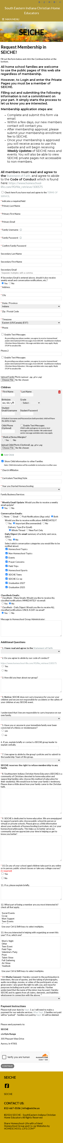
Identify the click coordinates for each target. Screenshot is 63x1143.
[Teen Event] (30, 946)
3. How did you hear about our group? (20, 677)
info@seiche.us (31, 1108)
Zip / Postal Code (10, 311)
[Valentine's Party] (30, 952)
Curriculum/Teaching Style (14, 478)
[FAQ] (54, 2)
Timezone (6, 319)
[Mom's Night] (30, 941)
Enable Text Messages (33, 340)
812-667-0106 (12, 1108)
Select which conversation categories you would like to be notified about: (32, 544)
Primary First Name (11, 213)
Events (12, 557)
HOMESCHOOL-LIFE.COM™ (19, 1128)
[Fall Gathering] (30, 960)
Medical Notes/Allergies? (14, 437)
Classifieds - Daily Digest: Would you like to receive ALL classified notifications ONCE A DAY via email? (27, 608)
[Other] (30, 944)
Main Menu (12, 19)
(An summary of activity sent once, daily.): (31, 535)
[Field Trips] (30, 949)
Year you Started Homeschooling (17, 486)
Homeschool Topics (18, 549)
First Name (8, 391)
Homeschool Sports (18, 570)
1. (27, 648)
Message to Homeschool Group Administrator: (23, 619)
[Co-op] (30, 916)
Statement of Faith (43, 648)
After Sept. (38, 1012)
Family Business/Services (12, 494)
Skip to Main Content (17, 1120)
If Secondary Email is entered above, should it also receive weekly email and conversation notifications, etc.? (28, 279)
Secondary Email (9, 269)
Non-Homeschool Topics (20, 553)
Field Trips (13, 566)
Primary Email (8, 221)
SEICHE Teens (15, 574)
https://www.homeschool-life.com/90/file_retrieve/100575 (22, 185)
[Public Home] (39, 2)
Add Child (9, 455)
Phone (5, 327)
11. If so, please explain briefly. (15, 885)
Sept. (27, 1009)
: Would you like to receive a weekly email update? (29, 503)
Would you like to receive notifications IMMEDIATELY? (31, 520)
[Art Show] (30, 963)
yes (6, 731)
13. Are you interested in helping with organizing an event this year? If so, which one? (29, 933)
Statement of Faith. (18, 175)
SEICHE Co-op (15, 579)
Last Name (26, 391)
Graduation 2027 (17, 583)
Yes (7, 440)
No (14, 440)
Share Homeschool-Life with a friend (23, 1123)
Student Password (29, 410)
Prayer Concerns (16, 562)
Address (6, 287)
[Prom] (30, 955)
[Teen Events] (30, 921)
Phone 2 (5, 350)
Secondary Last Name (11, 253)
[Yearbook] (30, 966)
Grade (23, 399)
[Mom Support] (30, 918)
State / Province (9, 303)
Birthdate (6, 399)
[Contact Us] (49, 2)
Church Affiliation (10, 470)
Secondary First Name (11, 261)
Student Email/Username (9, 409)
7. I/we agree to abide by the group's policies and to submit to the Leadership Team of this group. (31, 755)
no (6, 735)
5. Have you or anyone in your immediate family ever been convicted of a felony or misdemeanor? (29, 726)
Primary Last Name (11, 206)
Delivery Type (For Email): (20, 527)
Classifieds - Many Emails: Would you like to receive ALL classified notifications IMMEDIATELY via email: (28, 599)
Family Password (10, 237)
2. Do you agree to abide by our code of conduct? (29, 661)
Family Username (10, 229)
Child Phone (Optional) (7, 426)
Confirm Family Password (14, 245)
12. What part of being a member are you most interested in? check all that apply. (29, 906)
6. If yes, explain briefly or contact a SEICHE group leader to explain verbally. (29, 743)
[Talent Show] (30, 957)
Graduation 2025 (17, 587)
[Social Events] (30, 913)
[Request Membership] (44, 2)
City (4, 295)
